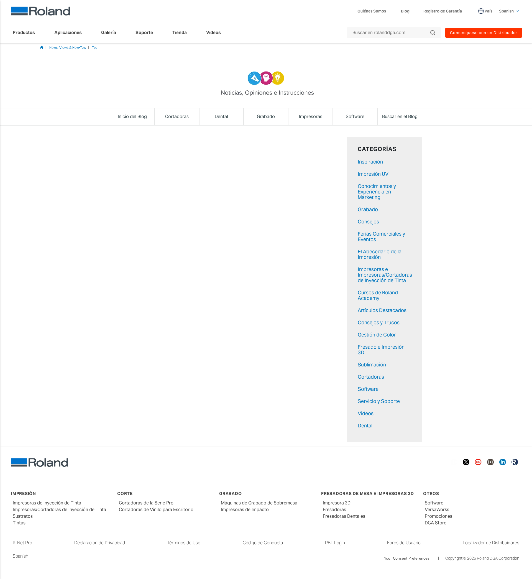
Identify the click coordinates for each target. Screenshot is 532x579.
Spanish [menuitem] (506, 11)
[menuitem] (26, 33)
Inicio (41, 47)
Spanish (20, 556)
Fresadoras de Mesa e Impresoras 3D (367, 493)
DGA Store (435, 523)
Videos (366, 413)
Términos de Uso (183, 543)
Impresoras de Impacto (245, 509)
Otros (431, 493)
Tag (94, 47)
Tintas (19, 523)
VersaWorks (437, 509)
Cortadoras (371, 377)
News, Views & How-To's (67, 47)
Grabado (368, 209)
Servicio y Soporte (379, 401)
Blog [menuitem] (405, 11)
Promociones (438, 516)
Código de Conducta (263, 543)
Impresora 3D (337, 503)
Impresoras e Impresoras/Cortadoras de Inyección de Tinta (385, 275)
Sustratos (23, 516)
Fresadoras (334, 509)
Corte (125, 493)
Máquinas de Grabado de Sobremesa (259, 503)
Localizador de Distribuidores (491, 543)
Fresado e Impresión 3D (381, 350)
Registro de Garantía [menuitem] (442, 11)
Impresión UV (373, 174)
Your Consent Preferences (406, 558)
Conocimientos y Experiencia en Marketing (377, 191)
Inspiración (370, 162)
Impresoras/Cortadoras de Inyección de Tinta (59, 509)
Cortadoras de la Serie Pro (146, 503)
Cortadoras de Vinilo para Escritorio (156, 509)
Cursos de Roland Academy (378, 295)
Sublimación (372, 364)
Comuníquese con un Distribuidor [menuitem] (483, 32)
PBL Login (335, 543)
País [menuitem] (488, 11)
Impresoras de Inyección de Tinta (47, 503)
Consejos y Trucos (379, 322)
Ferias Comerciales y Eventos (381, 237)
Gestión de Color (377, 334)
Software (368, 389)
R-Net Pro (22, 543)
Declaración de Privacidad (99, 543)
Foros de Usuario (404, 543)
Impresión (23, 493)
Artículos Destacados (382, 310)
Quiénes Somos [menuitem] (371, 11)
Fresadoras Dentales (344, 516)
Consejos (368, 221)
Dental (365, 425)
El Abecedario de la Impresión (379, 254)
